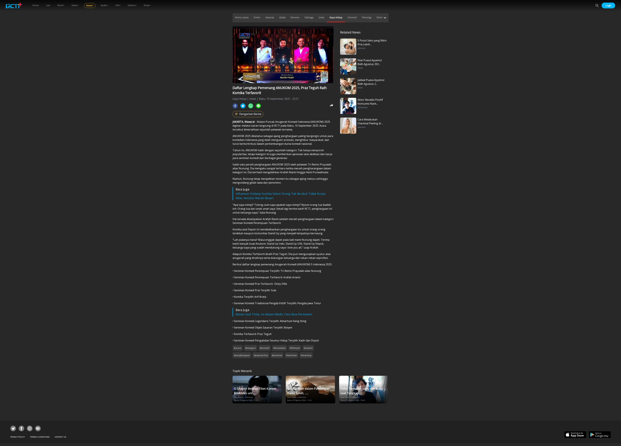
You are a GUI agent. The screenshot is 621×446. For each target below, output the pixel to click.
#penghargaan (242, 355)
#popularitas (261, 355)
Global (282, 17)
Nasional (269, 17)
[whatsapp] (250, 105)
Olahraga (309, 17)
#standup (306, 355)
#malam (308, 348)
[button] (385, 389)
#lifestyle (295, 348)
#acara (237, 348)
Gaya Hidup (335, 17)
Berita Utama (241, 17)
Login (608, 5)
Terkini (257, 17)
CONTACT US (60, 436)
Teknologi (366, 17)
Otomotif (352, 17)
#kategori (250, 348)
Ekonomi (295, 17)
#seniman (291, 355)
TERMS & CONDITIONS (39, 436)
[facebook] (235, 105)
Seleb (321, 17)
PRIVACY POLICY (17, 436)
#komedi (264, 348)
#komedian (279, 348)
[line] (258, 105)
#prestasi (277, 355)
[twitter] (242, 105)
